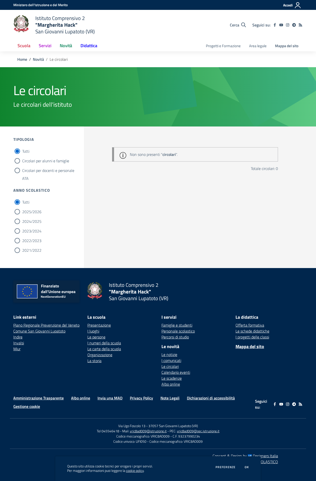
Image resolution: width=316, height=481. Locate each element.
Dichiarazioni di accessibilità (211, 398)
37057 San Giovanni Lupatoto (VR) (173, 425)
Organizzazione (99, 355)
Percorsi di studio (175, 337)
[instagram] (287, 25)
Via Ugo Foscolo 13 (131, 425)
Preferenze (226, 467)
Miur (16, 349)
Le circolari (170, 366)
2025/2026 (31, 212)
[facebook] (275, 25)
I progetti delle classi (252, 337)
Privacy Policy (141, 398)
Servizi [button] (45, 45)
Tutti (25, 151)
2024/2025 (31, 221)
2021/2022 (31, 250)
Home (22, 59)
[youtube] (281, 25)
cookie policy (135, 470)
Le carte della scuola (104, 349)
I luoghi (93, 331)
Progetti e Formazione (223, 46)
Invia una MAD (110, 398)
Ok (247, 467)
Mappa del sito (286, 46)
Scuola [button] (24, 45)
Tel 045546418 (108, 431)
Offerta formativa (250, 325)
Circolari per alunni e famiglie (45, 161)
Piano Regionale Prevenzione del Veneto (46, 325)
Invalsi (18, 343)
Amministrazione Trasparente (38, 398)
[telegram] (294, 25)
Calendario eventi (175, 372)
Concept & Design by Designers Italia (245, 456)
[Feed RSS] (300, 25)
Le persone (96, 337)
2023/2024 (31, 231)
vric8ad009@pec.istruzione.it (198, 431)
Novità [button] (66, 45)
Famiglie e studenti (176, 325)
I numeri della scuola (104, 343)
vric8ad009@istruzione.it (148, 431)
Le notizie (169, 354)
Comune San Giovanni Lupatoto (39, 331)
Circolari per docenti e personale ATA (48, 170)
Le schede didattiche (252, 331)
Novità (38, 59)
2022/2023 (31, 241)
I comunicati (171, 360)
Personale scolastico (178, 331)
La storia (94, 361)
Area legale (258, 46)
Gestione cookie (26, 406)
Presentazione (99, 325)
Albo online (170, 384)
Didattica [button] (88, 45)
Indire (17, 337)
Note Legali (169, 398)
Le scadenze (171, 378)
